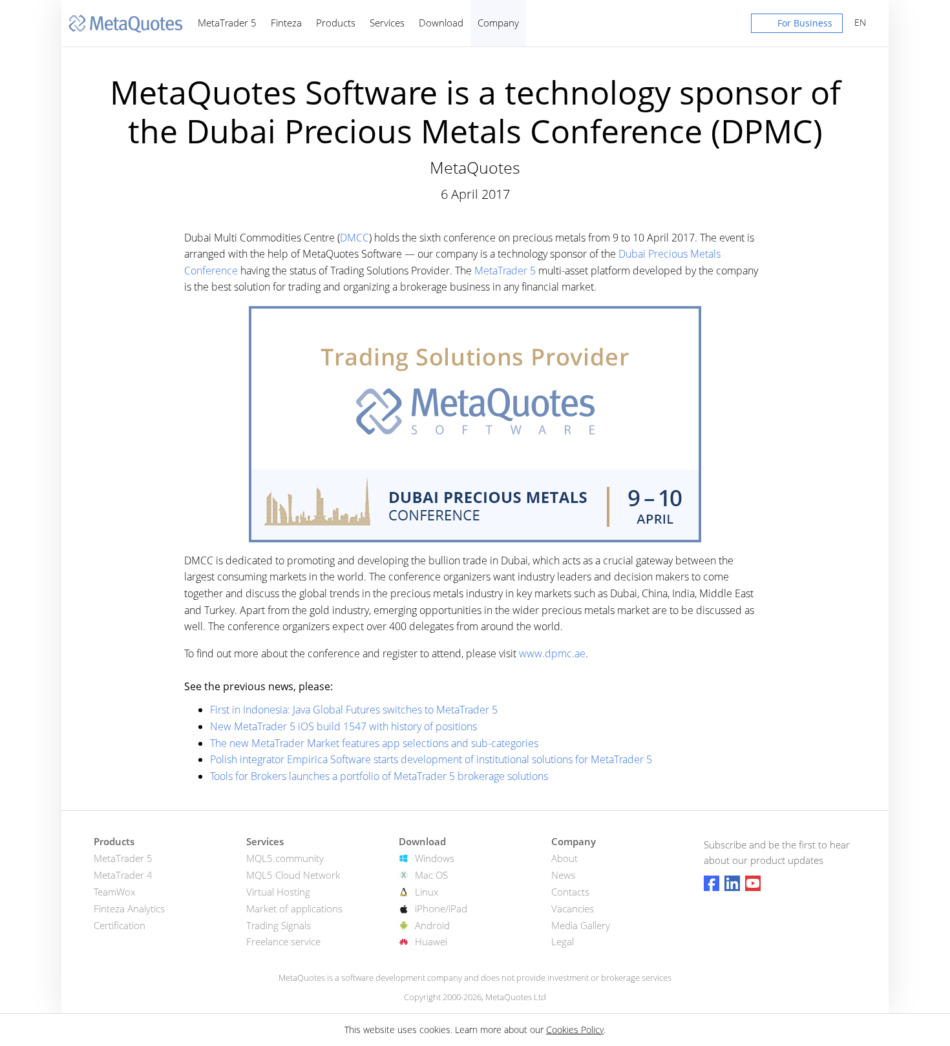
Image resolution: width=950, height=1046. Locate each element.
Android (432, 925)
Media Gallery (580, 925)
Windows (434, 858)
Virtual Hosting (278, 891)
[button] (797, 26)
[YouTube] (753, 883)
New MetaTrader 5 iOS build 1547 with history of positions (343, 726)
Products (335, 22)
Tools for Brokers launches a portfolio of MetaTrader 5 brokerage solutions (379, 776)
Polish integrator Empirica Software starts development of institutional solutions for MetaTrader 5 (431, 759)
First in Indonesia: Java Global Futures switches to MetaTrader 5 (354, 709)
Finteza (286, 22)
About (564, 858)
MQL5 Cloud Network (293, 874)
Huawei (431, 941)
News (563, 874)
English (858, 22)
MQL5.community (285, 858)
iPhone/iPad (441, 908)
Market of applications (294, 908)
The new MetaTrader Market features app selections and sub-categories (374, 743)
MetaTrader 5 (227, 22)
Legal (562, 941)
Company (498, 22)
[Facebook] (711, 883)
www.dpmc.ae (552, 653)
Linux (426, 891)
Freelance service (283, 941)
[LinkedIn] (732, 883)
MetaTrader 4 (123, 874)
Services (387, 22)
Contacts (570, 891)
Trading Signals (278, 925)
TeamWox (114, 891)
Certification (119, 925)
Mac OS (431, 874)
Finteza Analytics (129, 908)
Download (441, 22)
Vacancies (572, 908)
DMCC (354, 238)
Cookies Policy (575, 1029)
